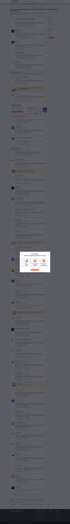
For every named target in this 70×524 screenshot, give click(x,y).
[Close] (49, 253)
